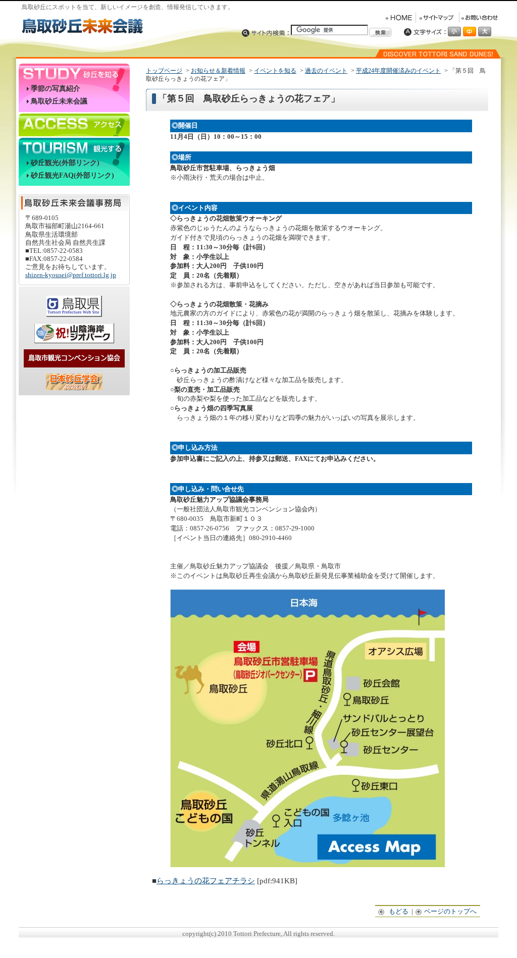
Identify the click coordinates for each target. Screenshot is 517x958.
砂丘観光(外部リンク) (65, 163)
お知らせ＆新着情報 (218, 70)
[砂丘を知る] (74, 73)
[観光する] (74, 147)
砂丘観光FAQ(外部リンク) (72, 175)
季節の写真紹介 (55, 88)
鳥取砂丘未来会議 (59, 101)
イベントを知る (275, 70)
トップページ (164, 70)
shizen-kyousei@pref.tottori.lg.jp (70, 275)
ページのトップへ (451, 911)
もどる (399, 911)
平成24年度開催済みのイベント (398, 70)
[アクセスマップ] (307, 865)
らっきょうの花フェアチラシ (206, 881)
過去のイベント (326, 70)
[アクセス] (74, 123)
